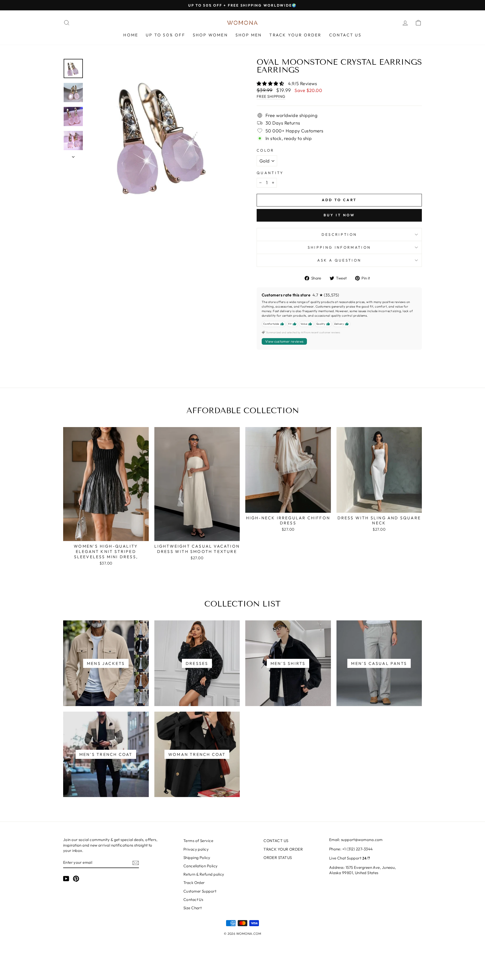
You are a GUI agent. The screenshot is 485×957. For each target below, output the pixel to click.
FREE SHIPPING (271, 96)
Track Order (194, 882)
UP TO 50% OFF (165, 34)
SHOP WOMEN (210, 34)
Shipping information (339, 247)
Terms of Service (198, 840)
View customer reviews (284, 341)
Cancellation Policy (200, 865)
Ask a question (339, 260)
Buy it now (339, 215)
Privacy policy (196, 849)
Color (265, 150)
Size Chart (192, 907)
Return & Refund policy (203, 874)
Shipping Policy (196, 857)
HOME (130, 34)
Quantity (270, 173)
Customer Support (199, 891)
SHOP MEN (248, 34)
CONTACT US (345, 34)
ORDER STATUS (277, 857)
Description (339, 234)
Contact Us (193, 899)
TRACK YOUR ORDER (295, 34)
